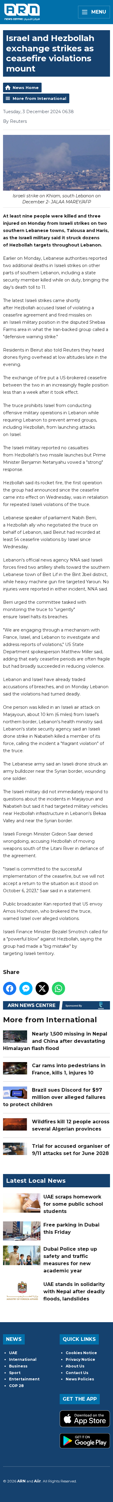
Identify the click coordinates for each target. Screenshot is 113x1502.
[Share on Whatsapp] (58, 988)
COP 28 (16, 1385)
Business (18, 1366)
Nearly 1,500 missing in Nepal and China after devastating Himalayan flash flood (55, 1041)
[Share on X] (42, 988)
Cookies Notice (81, 1353)
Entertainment (24, 1379)
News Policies (80, 1379)
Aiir (37, 1481)
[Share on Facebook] (9, 988)
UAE (13, 1353)
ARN (21, 1481)
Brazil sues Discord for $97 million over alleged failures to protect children (54, 1097)
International (22, 1359)
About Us (75, 1366)
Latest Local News (36, 1180)
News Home (26, 87)
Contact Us (77, 1372)
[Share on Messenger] (26, 988)
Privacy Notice (80, 1359)
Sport (14, 1372)
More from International (39, 98)
